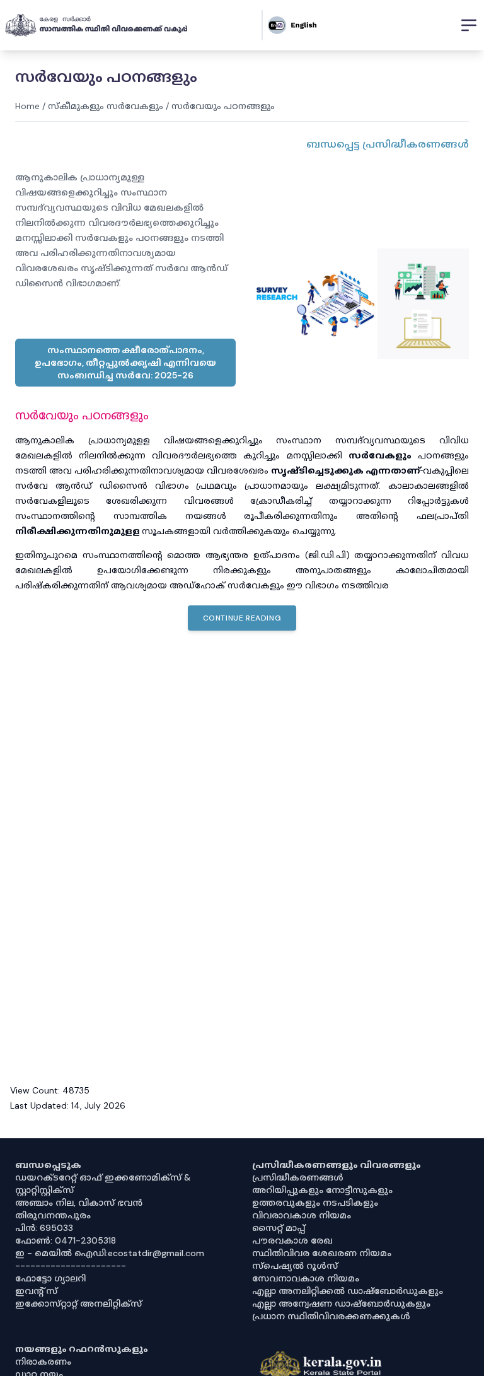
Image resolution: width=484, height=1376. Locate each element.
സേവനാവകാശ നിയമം (305, 1278)
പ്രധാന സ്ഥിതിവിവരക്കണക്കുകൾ (331, 1316)
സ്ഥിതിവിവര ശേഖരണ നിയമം (321, 1253)
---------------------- (70, 1265)
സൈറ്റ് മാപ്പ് (278, 1227)
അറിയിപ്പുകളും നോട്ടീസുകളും (322, 1190)
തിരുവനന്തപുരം (53, 1215)
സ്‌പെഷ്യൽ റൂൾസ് (295, 1265)
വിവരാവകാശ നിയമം (301, 1215)
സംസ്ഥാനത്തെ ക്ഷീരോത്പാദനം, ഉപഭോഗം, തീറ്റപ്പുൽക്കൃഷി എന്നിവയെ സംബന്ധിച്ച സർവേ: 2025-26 (125, 362)
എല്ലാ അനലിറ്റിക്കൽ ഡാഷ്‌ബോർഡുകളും (347, 1291)
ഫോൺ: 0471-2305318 (65, 1240)
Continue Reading (242, 618)
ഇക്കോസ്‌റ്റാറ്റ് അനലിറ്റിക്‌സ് (78, 1303)
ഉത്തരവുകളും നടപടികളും (315, 1202)
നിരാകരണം (43, 1361)
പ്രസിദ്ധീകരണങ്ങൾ (297, 1177)
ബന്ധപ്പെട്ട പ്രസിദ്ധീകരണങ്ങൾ (387, 144)
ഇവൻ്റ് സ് (36, 1291)
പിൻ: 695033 (44, 1227)
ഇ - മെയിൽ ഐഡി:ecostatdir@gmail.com (109, 1253)
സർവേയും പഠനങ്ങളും (223, 106)
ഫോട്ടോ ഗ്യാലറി (50, 1278)
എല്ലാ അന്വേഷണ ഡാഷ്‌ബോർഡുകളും (341, 1303)
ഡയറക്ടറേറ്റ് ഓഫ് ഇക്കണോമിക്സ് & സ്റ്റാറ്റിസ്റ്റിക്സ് (103, 1184)
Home (27, 106)
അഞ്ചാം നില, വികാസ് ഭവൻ (78, 1202)
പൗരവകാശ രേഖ (292, 1240)
